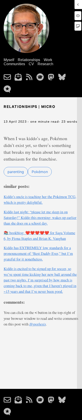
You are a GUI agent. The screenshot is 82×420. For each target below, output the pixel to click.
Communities (14, 64)
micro (48, 106)
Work (48, 60)
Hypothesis (37, 323)
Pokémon (40, 171)
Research (45, 64)
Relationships (29, 60)
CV (31, 64)
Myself (9, 60)
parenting (16, 171)
